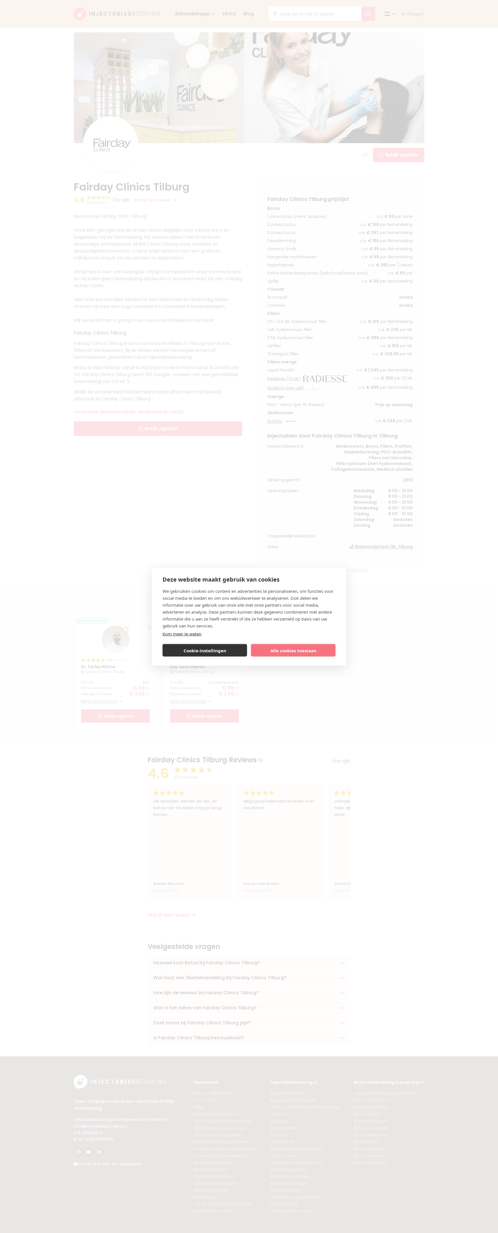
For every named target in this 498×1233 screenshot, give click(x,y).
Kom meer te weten (182, 634)
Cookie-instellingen (205, 650)
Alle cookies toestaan (293, 650)
